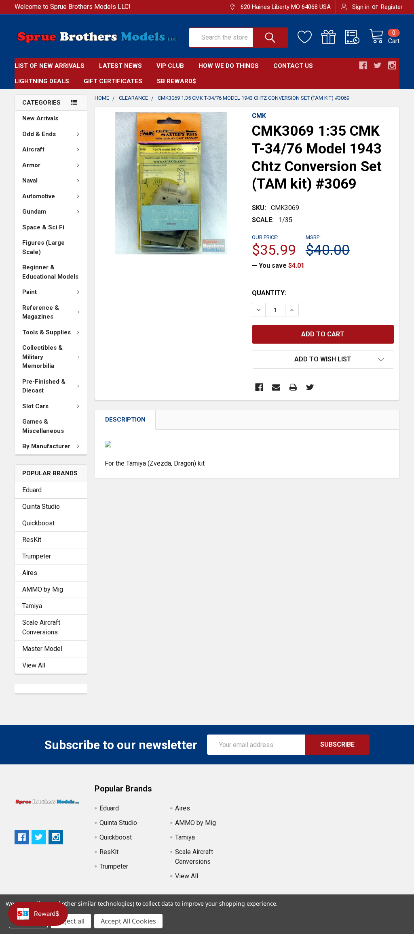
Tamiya (32, 606)
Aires (29, 573)
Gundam (34, 211)
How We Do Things (229, 65)
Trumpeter (36, 556)
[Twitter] (310, 387)
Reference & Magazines (40, 312)
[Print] (293, 387)
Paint (29, 292)
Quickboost (38, 523)
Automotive (38, 196)
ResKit (31, 540)
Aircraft (33, 149)
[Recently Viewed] (357, 37)
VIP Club (170, 65)
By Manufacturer (46, 446)
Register (392, 6)
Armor (31, 165)
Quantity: (269, 293)
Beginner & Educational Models (50, 272)
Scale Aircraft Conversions (41, 627)
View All (33, 665)
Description (125, 419)
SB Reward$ (176, 81)
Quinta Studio (41, 506)
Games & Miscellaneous (43, 426)
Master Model (42, 649)
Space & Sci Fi (43, 227)
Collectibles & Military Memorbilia (42, 356)
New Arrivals (40, 118)
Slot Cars (35, 406)
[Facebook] (259, 387)
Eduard (32, 490)
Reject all (70, 921)
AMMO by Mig (42, 589)
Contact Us (293, 65)
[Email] (276, 387)
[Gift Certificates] (333, 37)
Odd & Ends (39, 134)
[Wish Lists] (309, 37)
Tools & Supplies (46, 332)
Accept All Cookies (128, 921)
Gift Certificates (113, 81)
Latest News (120, 65)
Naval (30, 180)
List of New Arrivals (49, 65)
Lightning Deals (42, 81)
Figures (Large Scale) (43, 247)
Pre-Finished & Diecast (43, 386)
